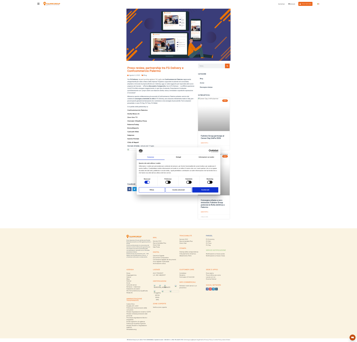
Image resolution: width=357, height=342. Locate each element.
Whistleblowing (131, 329)
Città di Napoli (133, 142)
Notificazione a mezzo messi (215, 256)
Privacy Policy (208, 339)
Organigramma (131, 275)
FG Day (208, 245)
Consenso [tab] (150, 157)
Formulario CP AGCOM (186, 277)
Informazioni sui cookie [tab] (206, 157)
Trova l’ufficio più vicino (213, 275)
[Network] (289, 3)
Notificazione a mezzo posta (215, 254)
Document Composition (161, 257)
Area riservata (306, 4)
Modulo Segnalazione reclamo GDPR (138, 312)
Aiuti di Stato (226, 339)
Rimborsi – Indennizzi (133, 287)
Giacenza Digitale (158, 256)
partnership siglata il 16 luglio (151, 79)
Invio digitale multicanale (161, 261)
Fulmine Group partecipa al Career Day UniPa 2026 (212, 137)
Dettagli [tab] (178, 157)
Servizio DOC (157, 241)
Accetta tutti (205, 190)
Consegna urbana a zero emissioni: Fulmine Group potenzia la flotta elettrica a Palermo (213, 203)
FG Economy (210, 239)
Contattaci (281, 4)
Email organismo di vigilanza (135, 321)
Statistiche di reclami (133, 289)
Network (292, 4)
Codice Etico (130, 304)
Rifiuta (152, 190)
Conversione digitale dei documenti (164, 259)
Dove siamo (210, 273)
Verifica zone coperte (160, 307)
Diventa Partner (211, 279)
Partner (128, 281)
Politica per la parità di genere (136, 323)
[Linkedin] (213, 289)
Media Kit (129, 293)
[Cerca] (227, 66)
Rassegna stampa (206, 87)
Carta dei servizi (131, 285)
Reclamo (182, 275)
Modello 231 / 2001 (132, 306)
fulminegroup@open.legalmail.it (193, 339)
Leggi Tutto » (204, 143)
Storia (128, 273)
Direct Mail (156, 245)
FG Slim (208, 241)
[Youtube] (210, 289)
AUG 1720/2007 (158, 273)
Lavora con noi (210, 277)
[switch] (168, 182)
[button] (129, 189)
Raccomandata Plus (159, 243)
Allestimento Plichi (185, 256)
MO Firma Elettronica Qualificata (137, 291)
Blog (145, 75)
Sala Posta (156, 247)
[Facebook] (207, 289)
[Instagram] (216, 289)
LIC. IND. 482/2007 (159, 275)
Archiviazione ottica (159, 263)
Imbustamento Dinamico (187, 254)
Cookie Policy (217, 339)
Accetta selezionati (178, 190)
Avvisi (202, 83)
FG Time (208, 243)
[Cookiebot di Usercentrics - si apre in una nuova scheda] (210, 151)
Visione (128, 277)
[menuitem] (318, 4)
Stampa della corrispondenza (188, 252)
